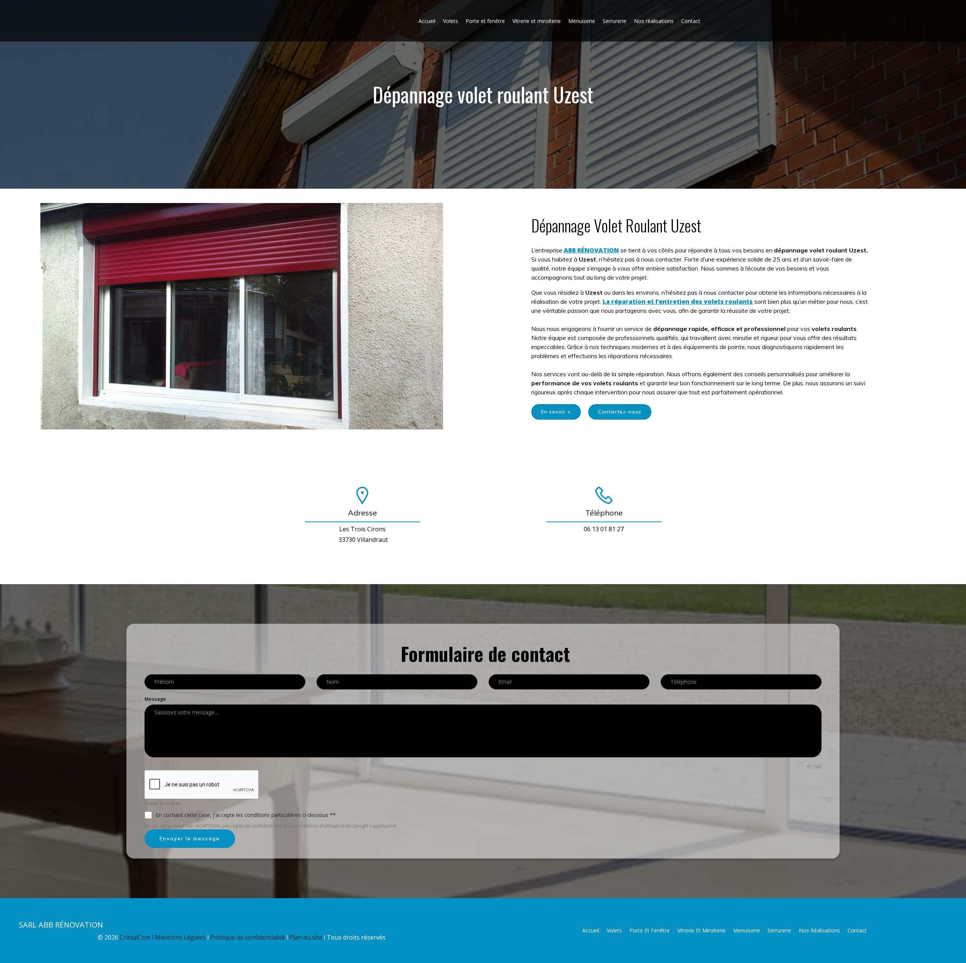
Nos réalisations (654, 21)
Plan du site (306, 937)
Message (155, 699)
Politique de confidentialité (248, 937)
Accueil (426, 21)
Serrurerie (614, 21)
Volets (450, 21)
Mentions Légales (180, 937)
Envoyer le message (190, 838)
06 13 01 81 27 (604, 529)
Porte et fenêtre (485, 21)
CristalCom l (137, 937)
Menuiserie (581, 21)
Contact (690, 21)
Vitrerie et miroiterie (536, 21)
